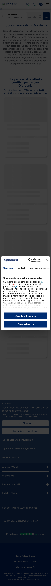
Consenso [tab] (8, 268)
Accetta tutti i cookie (25, 316)
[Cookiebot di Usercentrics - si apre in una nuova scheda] (30, 260)
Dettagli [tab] (22, 268)
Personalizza (24, 324)
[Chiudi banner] (47, 260)
